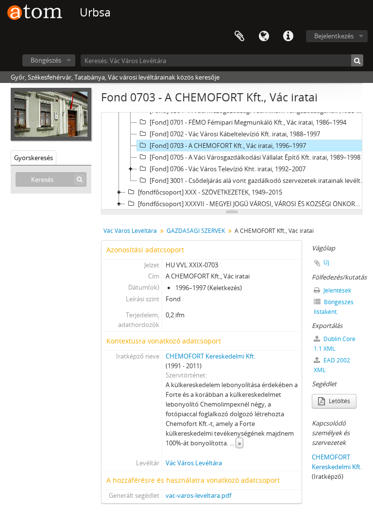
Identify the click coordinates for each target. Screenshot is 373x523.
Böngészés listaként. (334, 307)
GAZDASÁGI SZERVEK (196, 231)
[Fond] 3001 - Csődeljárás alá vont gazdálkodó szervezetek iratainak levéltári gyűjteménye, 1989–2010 (259, 180)
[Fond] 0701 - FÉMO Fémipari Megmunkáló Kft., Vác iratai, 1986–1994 (248, 122)
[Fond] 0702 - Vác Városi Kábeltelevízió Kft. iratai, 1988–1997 (235, 134)
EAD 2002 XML (332, 365)
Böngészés (46, 60)
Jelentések (336, 290)
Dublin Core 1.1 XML (335, 344)
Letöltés (338, 401)
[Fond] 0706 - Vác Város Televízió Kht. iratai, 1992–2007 (227, 168)
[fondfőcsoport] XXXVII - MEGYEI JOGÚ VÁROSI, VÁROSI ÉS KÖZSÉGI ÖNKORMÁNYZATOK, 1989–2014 (252, 203)
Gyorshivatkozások (288, 36)
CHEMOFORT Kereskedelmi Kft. (210, 356)
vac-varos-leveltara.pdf (198, 495)
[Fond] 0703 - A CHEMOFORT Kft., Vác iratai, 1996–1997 (228, 145)
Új (326, 262)
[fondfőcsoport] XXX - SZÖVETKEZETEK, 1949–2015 (210, 192)
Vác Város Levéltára (130, 231)
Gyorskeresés (33, 157)
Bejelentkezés (334, 36)
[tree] (232, 161)
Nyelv (264, 36)
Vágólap (239, 36)
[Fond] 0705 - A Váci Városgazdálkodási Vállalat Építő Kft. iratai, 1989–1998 (255, 157)
